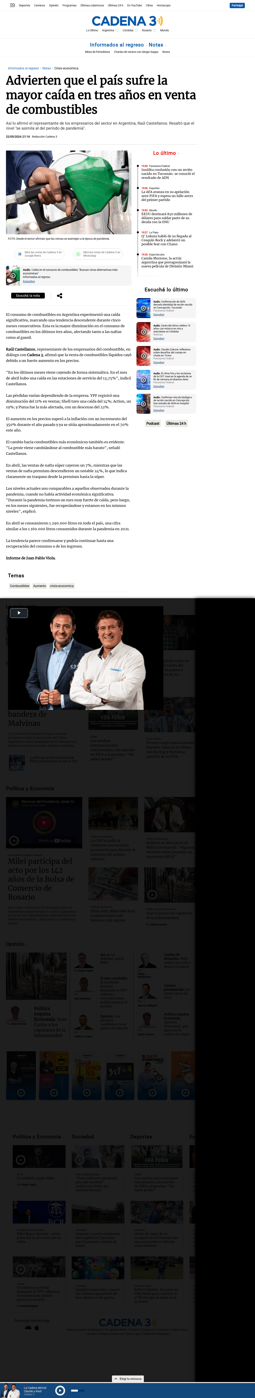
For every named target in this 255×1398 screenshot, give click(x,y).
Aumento (39, 586)
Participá (237, 5)
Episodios (29, 281)
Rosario (147, 30)
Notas (157, 45)
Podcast (152, 423)
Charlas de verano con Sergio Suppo (136, 52)
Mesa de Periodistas (97, 52)
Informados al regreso (117, 45)
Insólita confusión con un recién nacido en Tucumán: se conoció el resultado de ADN (168, 174)
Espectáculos (157, 254)
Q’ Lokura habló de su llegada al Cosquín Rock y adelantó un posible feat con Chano (166, 240)
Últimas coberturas (92, 5)
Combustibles (19, 586)
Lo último (165, 153)
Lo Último (92, 30)
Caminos (39, 5)
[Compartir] (59, 296)
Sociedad (154, 276)
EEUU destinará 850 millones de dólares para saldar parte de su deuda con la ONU (166, 218)
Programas (69, 5)
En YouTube (134, 5)
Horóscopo (164, 5)
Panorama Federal (159, 166)
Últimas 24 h (115, 5)
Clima (149, 5)
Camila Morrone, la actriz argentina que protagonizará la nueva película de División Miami (167, 262)
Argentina (108, 30)
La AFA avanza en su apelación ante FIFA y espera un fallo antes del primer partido (167, 196)
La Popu (153, 232)
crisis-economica (62, 586)
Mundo (164, 30)
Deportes (24, 5)
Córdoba (128, 30)
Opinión (54, 5)
